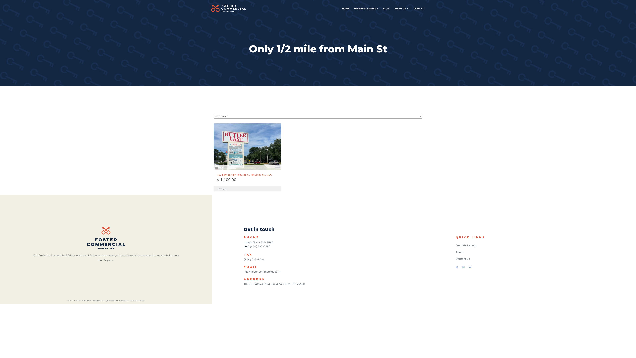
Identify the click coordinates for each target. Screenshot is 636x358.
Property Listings (466, 245)
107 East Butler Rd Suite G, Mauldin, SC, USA (244, 175)
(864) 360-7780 (260, 246)
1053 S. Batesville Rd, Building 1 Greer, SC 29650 (274, 284)
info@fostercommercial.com (262, 271)
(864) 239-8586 (254, 259)
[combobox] (318, 116)
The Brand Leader (137, 300)
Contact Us (463, 258)
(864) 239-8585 (263, 242)
